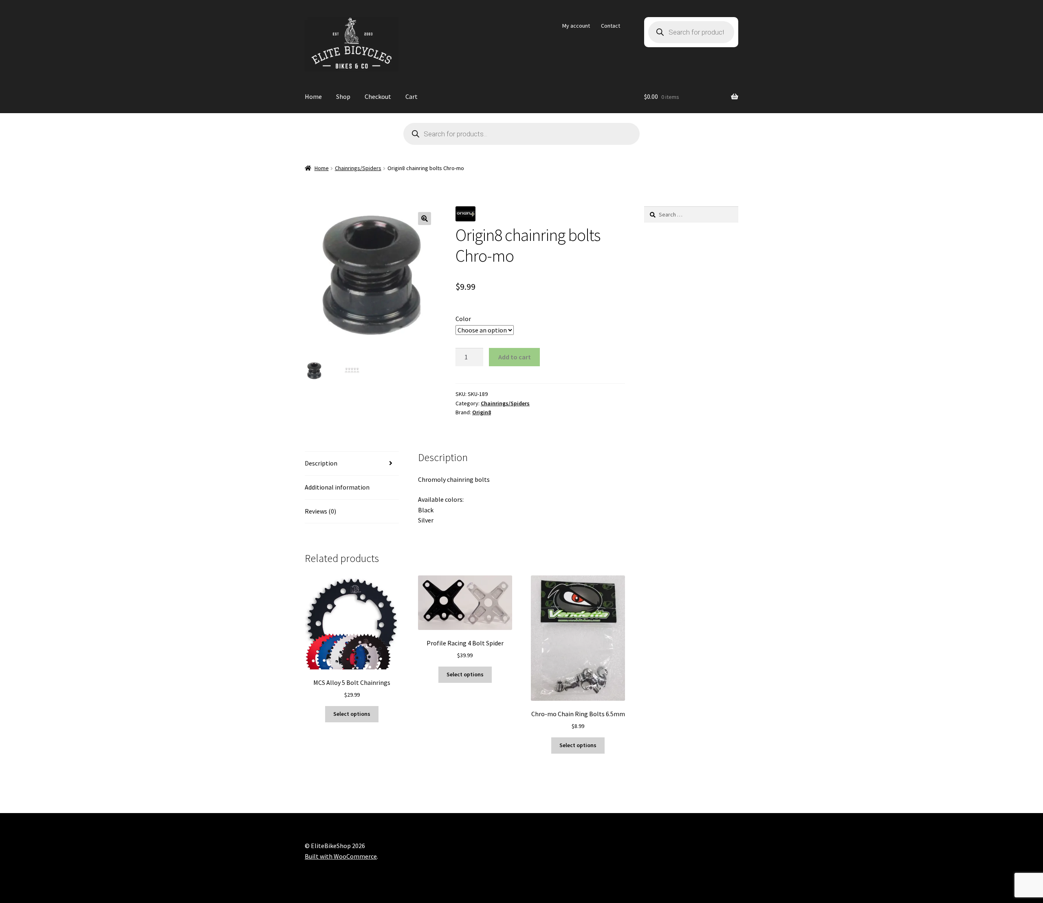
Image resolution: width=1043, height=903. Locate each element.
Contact (610, 25)
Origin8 (481, 412)
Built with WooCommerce (341, 856)
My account (576, 25)
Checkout (378, 96)
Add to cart (514, 357)
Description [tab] (321, 463)
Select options (351, 713)
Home (313, 96)
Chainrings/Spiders (358, 168)
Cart (411, 96)
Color (463, 319)
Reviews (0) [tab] (320, 511)
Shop (343, 96)
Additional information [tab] (337, 487)
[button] (424, 218)
